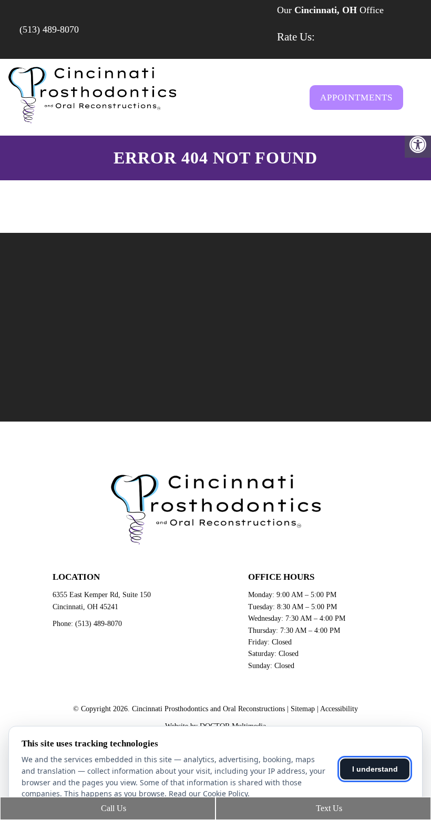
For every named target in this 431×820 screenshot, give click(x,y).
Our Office (329, 10)
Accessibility (339, 709)
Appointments (356, 97)
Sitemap (303, 709)
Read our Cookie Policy (208, 793)
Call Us (112, 808)
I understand (375, 769)
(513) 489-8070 (49, 29)
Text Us (328, 808)
